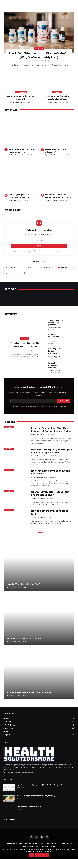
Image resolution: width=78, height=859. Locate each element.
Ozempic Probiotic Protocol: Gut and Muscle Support (50, 493)
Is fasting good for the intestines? (55, 150)
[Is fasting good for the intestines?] (57, 130)
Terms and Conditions (12, 844)
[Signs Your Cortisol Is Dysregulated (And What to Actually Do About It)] (9, 787)
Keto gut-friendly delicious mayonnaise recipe (22, 150)
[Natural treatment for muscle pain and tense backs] (69, 337)
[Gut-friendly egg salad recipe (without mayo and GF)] (9, 798)
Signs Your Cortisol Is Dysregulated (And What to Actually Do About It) (41, 785)
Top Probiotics (21, 92)
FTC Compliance (65, 844)
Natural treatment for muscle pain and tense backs (55, 337)
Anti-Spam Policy (48, 847)
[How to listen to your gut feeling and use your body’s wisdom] (57, 176)
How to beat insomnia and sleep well (53, 365)
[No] (75, 853)
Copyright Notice (30, 847)
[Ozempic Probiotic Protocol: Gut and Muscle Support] (16, 498)
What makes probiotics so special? (20, 97)
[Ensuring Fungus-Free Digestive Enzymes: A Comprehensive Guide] (20, 176)
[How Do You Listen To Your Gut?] (39, 565)
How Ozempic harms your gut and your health (50, 472)
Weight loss (39, 48)
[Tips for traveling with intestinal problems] (57, 82)
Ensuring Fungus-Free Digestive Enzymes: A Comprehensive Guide (19, 196)
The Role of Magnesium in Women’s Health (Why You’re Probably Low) (39, 55)
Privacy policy (42, 855)
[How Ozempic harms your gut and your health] (16, 477)
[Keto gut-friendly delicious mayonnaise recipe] (20, 130)
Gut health (57, 92)
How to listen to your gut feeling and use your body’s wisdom (58, 196)
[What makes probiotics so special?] (20, 82)
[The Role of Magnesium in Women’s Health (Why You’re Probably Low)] (39, 32)
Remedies (6, 731)
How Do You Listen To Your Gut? (23, 584)
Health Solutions (35, 61)
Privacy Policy (52, 251)
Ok (31, 855)
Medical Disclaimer (48, 844)
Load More (38, 532)
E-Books (6, 718)
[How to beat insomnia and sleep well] (69, 365)
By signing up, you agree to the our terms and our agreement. (40, 251)
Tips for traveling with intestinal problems (57, 97)
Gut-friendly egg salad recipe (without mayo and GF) (35, 796)
